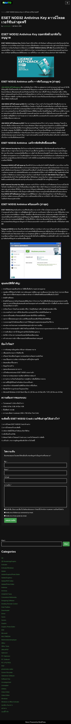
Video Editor (5, 695)
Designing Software (7, 600)
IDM (2, 630)
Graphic (4, 623)
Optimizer (4, 653)
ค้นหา (3, 540)
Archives (4, 591)
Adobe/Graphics (6, 578)
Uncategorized (6, 682)
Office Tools (5, 646)
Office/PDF (5, 649)
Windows (4, 698)
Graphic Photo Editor (8, 627)
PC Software (5, 659)
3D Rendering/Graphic (8, 561)
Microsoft (4, 633)
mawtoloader (7, 26)
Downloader (5, 610)
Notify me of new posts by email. (16, 516)
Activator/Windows (7, 568)
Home (3, 12)
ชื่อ (5, 461)
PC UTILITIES (6, 662)
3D (2, 558)
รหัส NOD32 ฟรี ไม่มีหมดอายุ (10, 87)
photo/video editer (7, 669)
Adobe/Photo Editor (7, 584)
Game (3, 617)
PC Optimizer (5, 656)
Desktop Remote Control (9, 604)
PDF (2, 666)
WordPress (42, 722)
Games (3, 620)
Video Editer (5, 692)
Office (3, 643)
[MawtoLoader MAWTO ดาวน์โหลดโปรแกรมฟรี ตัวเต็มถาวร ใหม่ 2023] (6, 2)
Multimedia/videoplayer (9, 640)
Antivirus (4, 587)
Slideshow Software (8, 676)
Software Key (5, 679)
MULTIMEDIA (5, 636)
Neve (27, 722)
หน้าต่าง (4, 708)
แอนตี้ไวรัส (5, 711)
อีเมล (6, 469)
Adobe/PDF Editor (7, 581)
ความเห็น (7, 485)
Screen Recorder (7, 672)
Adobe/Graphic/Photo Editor (10, 574)
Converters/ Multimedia (9, 597)
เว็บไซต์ (6, 477)
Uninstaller (5, 685)
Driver (3, 613)
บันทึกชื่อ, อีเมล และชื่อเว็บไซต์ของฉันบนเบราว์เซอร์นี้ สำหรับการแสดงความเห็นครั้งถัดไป (35, 509)
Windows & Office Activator (10, 702)
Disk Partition (5, 607)
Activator (4, 564)
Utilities (3, 689)
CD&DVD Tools (6, 594)
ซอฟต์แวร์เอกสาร (7, 705)
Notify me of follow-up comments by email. (19, 512)
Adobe (3, 571)
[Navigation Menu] (67, 2)
